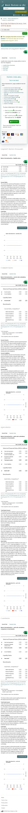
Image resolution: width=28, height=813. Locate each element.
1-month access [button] (11, 115)
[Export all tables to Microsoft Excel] (25, 51)
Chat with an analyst (21, 12)
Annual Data (4, 58)
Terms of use (4, 800)
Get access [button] (14, 121)
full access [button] (10, 110)
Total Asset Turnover (11, 102)
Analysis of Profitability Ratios (11, 91)
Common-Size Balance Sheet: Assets (12, 89)
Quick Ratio (5, 68)
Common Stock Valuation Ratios (11, 97)
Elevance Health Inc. (10, 313)
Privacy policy (4, 802)
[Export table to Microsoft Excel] (25, 161)
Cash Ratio (5, 70)
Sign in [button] (24, 15)
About (2, 797)
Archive (5, 18)
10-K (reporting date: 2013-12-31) (16, 175)
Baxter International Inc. (13, 18)
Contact (3, 808)
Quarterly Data (12, 58)
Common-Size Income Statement (11, 87)
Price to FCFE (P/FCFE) (9, 98)
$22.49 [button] (24, 33)
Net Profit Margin (10, 100)
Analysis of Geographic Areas (11, 95)
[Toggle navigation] (2, 2)
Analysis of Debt (8, 103)
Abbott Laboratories (10, 311)
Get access (17, 15)
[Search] (25, 8)
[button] (1, 167)
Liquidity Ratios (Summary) (9, 65)
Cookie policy (4, 805)
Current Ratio (6, 67)
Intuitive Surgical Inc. (10, 315)
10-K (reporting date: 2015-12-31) (12, 173)
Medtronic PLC (9, 317)
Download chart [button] (22, 227)
